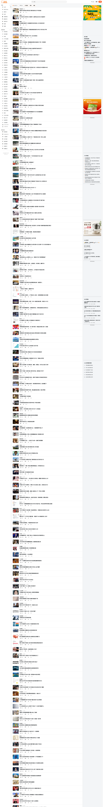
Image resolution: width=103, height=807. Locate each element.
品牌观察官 (21, 312)
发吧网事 (5, 53)
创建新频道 (6, 126)
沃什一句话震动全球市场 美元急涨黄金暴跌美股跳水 (31, 560)
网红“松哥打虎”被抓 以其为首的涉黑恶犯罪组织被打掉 (31, 643)
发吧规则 (5, 143)
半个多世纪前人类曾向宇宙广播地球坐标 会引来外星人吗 (32, 459)
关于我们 (5, 139)
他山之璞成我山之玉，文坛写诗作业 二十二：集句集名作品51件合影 (91, 53)
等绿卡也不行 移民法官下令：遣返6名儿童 (28, 605)
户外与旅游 (6, 38)
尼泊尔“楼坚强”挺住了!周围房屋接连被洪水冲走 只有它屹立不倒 (33, 29)
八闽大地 (5, 77)
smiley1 (21, 382)
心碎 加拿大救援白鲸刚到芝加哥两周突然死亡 (29, 668)
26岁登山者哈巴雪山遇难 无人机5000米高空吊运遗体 (31, 73)
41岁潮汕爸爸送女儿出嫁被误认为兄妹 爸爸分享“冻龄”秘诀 (32, 200)
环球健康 (21, 546)
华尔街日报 (21, 344)
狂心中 (21, 230)
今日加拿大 (21, 691)
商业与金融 (6, 110)
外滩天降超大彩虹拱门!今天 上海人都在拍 (28, 35)
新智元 (21, 755)
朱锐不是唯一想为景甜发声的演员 (27, 472)
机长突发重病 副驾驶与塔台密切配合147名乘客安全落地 (31, 763)
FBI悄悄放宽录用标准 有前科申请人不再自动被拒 (30, 402)
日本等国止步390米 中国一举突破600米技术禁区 (30, 674)
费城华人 (21, 704)
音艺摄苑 (5, 60)
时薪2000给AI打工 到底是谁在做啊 (27, 421)
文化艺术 (5, 46)
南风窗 (21, 647)
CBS (20, 401)
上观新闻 (21, 34)
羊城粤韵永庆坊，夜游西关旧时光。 (91, 55)
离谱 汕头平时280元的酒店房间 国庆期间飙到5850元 (31, 680)
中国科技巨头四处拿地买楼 (25, 617)
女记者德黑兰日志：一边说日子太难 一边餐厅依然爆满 (31, 440)
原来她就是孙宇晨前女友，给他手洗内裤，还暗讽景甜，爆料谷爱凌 (34, 497)
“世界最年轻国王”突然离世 (25, 396)
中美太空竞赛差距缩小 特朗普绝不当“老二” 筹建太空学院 (32, 358)
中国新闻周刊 (22, 597)
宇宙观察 (21, 457)
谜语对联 (5, 120)
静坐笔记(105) (87, 50)
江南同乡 (5, 67)
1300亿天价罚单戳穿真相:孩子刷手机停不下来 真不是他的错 (32, 61)
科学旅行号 (21, 9)
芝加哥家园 (21, 603)
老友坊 (5, 96)
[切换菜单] (11, 7)
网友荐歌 (5, 91)
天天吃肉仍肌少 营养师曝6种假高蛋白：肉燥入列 (30, 693)
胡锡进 (21, 805)
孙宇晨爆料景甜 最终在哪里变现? (27, 250)
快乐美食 (5, 50)
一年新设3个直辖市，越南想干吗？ (27, 288)
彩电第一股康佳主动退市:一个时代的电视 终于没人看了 (31, 156)
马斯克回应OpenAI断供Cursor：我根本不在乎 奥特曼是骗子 (33, 257)
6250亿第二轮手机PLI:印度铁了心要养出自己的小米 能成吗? (32, 17)
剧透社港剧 (21, 451)
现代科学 (5, 86)
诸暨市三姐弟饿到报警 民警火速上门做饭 (28, 712)
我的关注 (5, 21)
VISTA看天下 (22, 78)
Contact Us (6, 134)
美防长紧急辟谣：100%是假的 (26, 554)
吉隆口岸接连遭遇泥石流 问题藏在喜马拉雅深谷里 (30, 143)
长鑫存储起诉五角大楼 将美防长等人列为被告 (29, 446)
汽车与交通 (6, 115)
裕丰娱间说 (21, 799)
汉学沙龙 (5, 89)
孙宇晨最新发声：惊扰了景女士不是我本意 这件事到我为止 (32, 535)
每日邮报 (21, 723)
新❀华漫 (5, 84)
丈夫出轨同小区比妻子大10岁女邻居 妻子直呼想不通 (31, 92)
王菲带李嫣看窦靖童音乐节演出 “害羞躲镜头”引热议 (31, 124)
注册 (100, 1)
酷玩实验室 (21, 53)
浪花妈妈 (21, 91)
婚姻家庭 (5, 81)
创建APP (5, 146)
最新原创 (6, 16)
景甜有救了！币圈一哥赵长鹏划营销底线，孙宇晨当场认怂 (32, 465)
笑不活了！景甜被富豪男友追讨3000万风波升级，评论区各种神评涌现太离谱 (36, 503)
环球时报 (21, 211)
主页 (5, 7)
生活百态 (5, 69)
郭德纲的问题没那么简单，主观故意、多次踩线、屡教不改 (32, 263)
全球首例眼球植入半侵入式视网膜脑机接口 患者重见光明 (32, 434)
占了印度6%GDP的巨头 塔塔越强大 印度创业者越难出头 (31, 794)
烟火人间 (5, 117)
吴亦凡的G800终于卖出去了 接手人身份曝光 (29, 801)
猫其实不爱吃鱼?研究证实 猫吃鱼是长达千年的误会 (30, 10)
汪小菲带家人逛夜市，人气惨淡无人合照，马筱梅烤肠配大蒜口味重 (34, 295)
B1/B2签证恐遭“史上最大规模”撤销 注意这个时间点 (31, 744)
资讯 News (6, 9)
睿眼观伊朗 (21, 438)
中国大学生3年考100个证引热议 (26, 579)
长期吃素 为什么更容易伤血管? (26, 118)
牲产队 (21, 318)
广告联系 (5, 136)
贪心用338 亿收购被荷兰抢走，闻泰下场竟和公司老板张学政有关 (33, 377)
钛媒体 (21, 15)
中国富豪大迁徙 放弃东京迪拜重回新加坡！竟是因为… (31, 282)
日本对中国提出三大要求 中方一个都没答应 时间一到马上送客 (33, 137)
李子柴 (21, 40)
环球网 (21, 445)
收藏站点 (5, 148)
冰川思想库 (21, 236)
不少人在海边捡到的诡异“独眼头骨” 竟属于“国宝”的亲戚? (32, 219)
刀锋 (20, 255)
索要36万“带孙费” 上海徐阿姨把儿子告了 (28, 649)
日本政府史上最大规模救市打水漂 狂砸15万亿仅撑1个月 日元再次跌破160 (35, 244)
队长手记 (21, 97)
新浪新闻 (21, 394)
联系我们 (5, 131)
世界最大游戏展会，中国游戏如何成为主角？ (29, 522)
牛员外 (21, 268)
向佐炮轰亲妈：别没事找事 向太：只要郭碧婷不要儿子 (31, 428)
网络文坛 (5, 58)
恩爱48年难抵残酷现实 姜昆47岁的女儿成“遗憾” (30, 567)
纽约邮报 (21, 660)
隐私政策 (5, 141)
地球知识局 (21, 186)
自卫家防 (5, 79)
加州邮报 (21, 628)
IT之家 (21, 432)
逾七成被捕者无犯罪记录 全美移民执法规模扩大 (30, 636)
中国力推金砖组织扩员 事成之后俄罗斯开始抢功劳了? (31, 48)
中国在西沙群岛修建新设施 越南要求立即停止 (29, 339)
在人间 (21, 527)
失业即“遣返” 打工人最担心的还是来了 (28, 586)
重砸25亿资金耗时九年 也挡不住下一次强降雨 (29, 731)
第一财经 (21, 685)
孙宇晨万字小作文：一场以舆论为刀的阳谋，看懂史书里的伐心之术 (34, 478)
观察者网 (21, 179)
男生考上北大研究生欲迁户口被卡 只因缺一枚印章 (30, 718)
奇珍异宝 (5, 31)
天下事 (21, 533)
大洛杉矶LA (21, 571)
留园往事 (5, 108)
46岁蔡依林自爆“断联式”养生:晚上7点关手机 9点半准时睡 (32, 149)
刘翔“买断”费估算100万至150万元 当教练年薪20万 (30, 788)
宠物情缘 (5, 43)
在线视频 (5, 122)
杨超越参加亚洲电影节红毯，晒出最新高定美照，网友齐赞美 (32, 390)
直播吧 (21, 786)
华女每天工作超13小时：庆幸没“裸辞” (28, 611)
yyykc (21, 363)
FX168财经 (21, 559)
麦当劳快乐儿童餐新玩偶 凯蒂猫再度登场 (28, 725)
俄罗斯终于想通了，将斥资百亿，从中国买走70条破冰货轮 (32, 269)
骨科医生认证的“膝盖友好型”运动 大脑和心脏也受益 (31, 213)
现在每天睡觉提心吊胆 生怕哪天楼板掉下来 (29, 598)
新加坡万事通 (22, 224)
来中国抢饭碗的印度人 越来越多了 (27, 162)
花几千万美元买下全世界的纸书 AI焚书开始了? (29, 54)
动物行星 (21, 217)
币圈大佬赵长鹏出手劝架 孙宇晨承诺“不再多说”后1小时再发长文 (33, 181)
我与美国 (5, 98)
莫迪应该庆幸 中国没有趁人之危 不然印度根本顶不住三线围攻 (33, 194)
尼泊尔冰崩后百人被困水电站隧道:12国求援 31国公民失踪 (32, 206)
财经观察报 (21, 616)
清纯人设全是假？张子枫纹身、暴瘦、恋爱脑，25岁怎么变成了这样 (34, 364)
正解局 (21, 287)
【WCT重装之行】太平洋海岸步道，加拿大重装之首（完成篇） (92, 43)
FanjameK (21, 540)
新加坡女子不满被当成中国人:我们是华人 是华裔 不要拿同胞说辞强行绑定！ (36, 225)
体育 (5, 36)
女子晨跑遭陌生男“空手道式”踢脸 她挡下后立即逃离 (31, 699)
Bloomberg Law (22, 584)
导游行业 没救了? (23, 86)
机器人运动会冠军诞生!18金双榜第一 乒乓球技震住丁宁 (31, 756)
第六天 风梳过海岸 (87, 40)
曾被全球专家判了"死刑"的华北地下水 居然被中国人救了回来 (33, 175)
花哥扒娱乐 (21, 413)
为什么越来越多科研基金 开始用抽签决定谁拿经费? (30, 775)
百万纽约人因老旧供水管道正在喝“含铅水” (29, 662)
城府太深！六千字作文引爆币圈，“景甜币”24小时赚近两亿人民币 (33, 516)
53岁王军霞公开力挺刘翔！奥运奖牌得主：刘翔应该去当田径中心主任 (34, 510)
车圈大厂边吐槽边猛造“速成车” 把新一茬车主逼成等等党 (32, 80)
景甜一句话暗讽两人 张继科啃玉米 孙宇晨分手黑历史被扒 (32, 105)
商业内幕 (21, 609)
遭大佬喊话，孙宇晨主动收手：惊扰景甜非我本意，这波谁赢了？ (33, 383)
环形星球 (21, 160)
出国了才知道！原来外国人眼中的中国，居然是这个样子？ (32, 371)
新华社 (21, 710)
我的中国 (5, 105)
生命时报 (21, 116)
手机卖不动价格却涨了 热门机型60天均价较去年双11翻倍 (32, 687)
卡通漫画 (5, 72)
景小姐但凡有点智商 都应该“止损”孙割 (28, 238)
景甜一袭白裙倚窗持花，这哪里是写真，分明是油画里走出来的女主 (34, 307)
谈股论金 (5, 101)
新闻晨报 (21, 679)
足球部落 (21, 129)
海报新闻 (21, 198)
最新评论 (5, 19)
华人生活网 (21, 590)
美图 (5, 26)
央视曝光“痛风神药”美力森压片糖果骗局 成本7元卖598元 (32, 314)
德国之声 (21, 350)
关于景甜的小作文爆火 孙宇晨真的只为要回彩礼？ (30, 320)
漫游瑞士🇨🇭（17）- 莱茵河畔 (89, 45)
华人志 (21, 274)
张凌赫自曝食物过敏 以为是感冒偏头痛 (28, 548)
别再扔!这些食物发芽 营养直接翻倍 (27, 782)
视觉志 (21, 84)
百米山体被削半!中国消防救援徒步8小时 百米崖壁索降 (31, 111)
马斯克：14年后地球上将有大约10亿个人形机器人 (30, 409)
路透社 (21, 337)
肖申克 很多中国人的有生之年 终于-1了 (28, 187)
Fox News (21, 65)
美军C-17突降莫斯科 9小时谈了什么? (27, 99)
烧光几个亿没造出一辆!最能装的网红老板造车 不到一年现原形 (33, 42)
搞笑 (5, 41)
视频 (5, 23)
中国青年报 (21, 578)
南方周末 (21, 622)
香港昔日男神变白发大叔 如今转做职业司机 (29, 453)
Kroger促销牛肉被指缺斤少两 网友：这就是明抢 (30, 750)
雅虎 (20, 242)
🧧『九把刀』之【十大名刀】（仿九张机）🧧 (92, 58)
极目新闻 (21, 148)
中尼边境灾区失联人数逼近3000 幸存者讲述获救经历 (31, 352)
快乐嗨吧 (5, 34)
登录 (96, 1)
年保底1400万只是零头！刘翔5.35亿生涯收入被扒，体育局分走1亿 (34, 484)
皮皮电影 (21, 103)
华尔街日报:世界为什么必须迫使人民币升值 (29, 345)
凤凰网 (21, 46)
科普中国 (21, 774)
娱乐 (5, 113)
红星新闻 (21, 27)
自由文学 (5, 74)
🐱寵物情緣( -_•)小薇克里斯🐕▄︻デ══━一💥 (92, 48)
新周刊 (21, 736)
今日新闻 (26, 5)
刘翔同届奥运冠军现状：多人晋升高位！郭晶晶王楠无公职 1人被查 (34, 326)
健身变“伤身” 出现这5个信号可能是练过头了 (29, 655)
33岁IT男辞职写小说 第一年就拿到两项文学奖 (29, 624)
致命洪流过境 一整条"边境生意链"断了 (28, 168)
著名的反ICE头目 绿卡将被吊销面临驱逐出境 (29, 573)
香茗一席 (5, 93)
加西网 (21, 654)
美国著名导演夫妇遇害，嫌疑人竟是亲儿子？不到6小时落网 (32, 491)
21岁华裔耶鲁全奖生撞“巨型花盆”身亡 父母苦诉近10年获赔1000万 (34, 67)
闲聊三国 (5, 65)
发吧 (20, 331)
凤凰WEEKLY (22, 141)
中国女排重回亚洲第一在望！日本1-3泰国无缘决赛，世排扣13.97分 (34, 301)
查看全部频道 (6, 124)
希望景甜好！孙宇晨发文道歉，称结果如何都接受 (30, 232)
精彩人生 (5, 55)
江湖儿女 (5, 103)
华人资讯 (21, 634)
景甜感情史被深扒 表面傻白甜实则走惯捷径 (29, 415)
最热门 (5, 11)
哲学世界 (5, 62)
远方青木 (21, 59)
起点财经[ (21, 249)
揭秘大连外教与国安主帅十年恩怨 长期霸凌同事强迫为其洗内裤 (33, 130)
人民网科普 (21, 780)
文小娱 (21, 122)
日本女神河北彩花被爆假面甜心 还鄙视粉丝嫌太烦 (30, 541)
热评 (5, 14)
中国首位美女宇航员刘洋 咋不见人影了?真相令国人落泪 (31, 769)
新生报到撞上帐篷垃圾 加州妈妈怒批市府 (28, 630)
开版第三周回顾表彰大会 (88, 60)
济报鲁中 (21, 426)
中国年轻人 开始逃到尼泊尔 (25, 276)
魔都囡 (21, 21)
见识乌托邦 (21, 407)
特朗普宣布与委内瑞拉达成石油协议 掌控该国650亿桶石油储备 (33, 333)
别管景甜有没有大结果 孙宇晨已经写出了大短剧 (30, 737)
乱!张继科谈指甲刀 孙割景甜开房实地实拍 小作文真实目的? (32, 23)
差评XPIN (21, 420)
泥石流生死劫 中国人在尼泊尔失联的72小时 (29, 529)
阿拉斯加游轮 (86, 38)
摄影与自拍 (6, 48)
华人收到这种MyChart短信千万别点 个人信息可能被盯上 (32, 706)
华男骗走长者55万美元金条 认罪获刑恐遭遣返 (29, 592)
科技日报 (21, 672)
